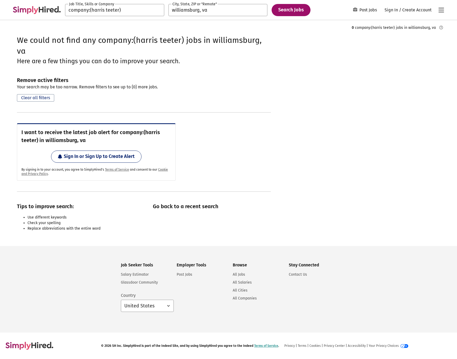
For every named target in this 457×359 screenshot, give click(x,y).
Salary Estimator (135, 274)
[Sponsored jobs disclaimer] (441, 27)
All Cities (240, 290)
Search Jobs (291, 10)
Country (128, 295)
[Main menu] (441, 10)
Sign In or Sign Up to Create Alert (99, 156)
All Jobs (239, 274)
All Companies (245, 298)
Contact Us (298, 274)
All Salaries (242, 282)
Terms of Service (117, 169)
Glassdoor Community (139, 282)
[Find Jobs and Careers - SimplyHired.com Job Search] (37, 10)
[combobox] (114, 10)
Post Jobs (368, 9)
